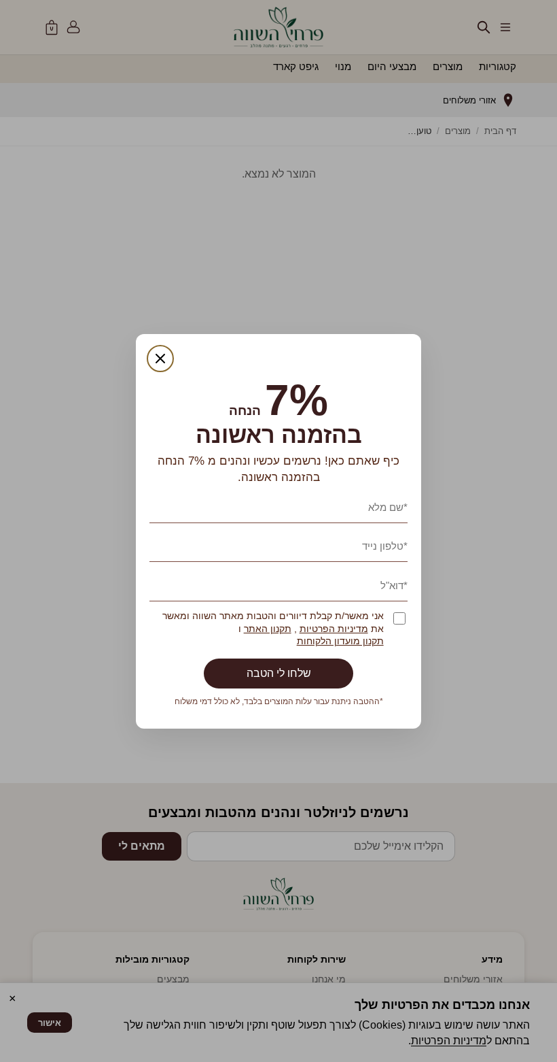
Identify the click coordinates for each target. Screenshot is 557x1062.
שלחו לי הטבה (279, 673)
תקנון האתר (267, 629)
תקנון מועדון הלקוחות (340, 641)
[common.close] (160, 358)
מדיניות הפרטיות (334, 629)
